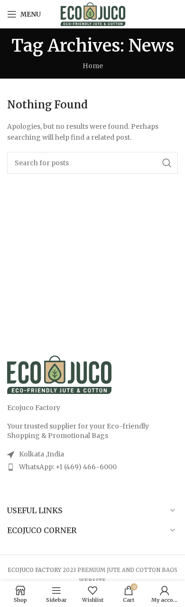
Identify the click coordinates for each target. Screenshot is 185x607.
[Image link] (59, 374)
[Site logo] (93, 13)
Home (93, 66)
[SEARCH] (167, 163)
